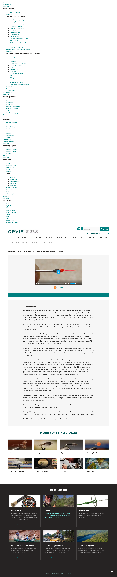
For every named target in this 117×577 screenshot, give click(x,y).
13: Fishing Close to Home (17, 45)
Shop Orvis (6, 196)
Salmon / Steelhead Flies (13, 106)
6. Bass (11, 67)
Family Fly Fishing (11, 165)
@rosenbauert (55, 517)
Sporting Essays (14, 183)
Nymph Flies (9, 104)
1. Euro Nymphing (14, 57)
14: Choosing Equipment (16, 47)
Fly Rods (8, 204)
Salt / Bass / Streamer (17, 471)
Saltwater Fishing (14, 179)
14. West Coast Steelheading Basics (19, 84)
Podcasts (5, 115)
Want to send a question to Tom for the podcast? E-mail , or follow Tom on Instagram (58, 515)
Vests (7, 218)
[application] (112, 572)
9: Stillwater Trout (15, 36)
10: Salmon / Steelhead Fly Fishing (19, 38)
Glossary (8, 163)
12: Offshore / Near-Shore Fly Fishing (19, 43)
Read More (14, 524)
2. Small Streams (14, 59)
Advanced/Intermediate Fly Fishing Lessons (18, 49)
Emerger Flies (10, 102)
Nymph (63, 453)
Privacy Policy (69, 573)
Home (5, 2)
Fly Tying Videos (7, 92)
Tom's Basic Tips (11, 90)
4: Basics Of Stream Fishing (17, 26)
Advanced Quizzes (11, 194)
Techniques (9, 111)
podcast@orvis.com (54, 515)
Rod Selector (9, 153)
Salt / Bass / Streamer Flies (13, 108)
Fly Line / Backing (11, 212)
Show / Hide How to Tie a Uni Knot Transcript (58, 295)
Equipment (9, 133)
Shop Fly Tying (66, 471)
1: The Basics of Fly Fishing (17, 20)
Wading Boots (10, 220)
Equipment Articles (11, 149)
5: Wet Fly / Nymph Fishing (17, 28)
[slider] (51, 283)
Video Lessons (7, 4)
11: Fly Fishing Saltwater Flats (18, 41)
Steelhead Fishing (14, 181)
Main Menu (6, 6)
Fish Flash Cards (10, 167)
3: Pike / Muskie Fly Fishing (17, 24)
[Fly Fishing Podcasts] (58, 501)
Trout (7, 125)
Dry (11, 453)
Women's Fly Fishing (12, 222)
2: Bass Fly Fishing (14, 22)
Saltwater (9, 131)
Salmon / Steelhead (93, 453)
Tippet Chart (13, 185)
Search (8, 137)
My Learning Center (92, 234)
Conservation (10, 135)
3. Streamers (13, 61)
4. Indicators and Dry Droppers (18, 63)
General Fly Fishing (11, 122)
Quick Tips (9, 88)
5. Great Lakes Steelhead (16, 65)
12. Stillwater (13, 80)
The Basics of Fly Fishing (13, 12)
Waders (8, 214)
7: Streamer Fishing (15, 32)
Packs (7, 216)
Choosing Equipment (9, 141)
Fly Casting (9, 86)
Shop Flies (90, 471)
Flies (7, 208)
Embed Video (59, 287)
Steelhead (9, 129)
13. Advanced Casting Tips (16, 82)
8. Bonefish (13, 71)
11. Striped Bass (14, 78)
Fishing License (10, 190)
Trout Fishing (13, 177)
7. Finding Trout (14, 69)
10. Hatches (13, 76)
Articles (8, 169)
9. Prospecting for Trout (16, 73)
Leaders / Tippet (10, 210)
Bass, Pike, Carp (10, 127)
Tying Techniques (42, 471)
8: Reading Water (14, 34)
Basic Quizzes (10, 192)
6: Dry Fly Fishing (14, 30)
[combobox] (91, 229)
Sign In (106, 234)
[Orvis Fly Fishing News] (92, 536)
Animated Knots (7, 139)
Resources (6, 155)
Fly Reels (8, 206)
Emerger (38, 453)
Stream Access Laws (11, 187)
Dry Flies (8, 100)
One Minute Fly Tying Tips (13, 113)
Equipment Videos (11, 151)
